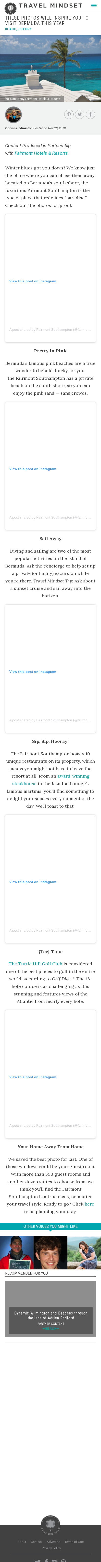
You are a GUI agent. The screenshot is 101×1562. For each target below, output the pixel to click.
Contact (36, 1542)
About (21, 1542)
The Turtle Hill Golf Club (35, 964)
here (89, 1204)
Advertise (53, 1542)
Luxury (25, 29)
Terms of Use (74, 1542)
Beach (11, 29)
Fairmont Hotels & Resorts (41, 153)
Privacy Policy (51, 1548)
